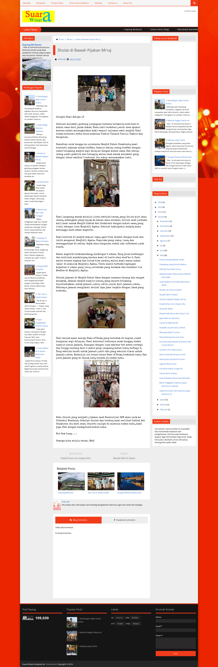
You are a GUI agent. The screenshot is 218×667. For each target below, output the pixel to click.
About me (127, 3)
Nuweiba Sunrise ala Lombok (172, 327)
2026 (160, 202)
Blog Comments (80, 520)
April (162, 399)
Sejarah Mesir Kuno (167, 363)
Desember (164, 221)
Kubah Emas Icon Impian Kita (172, 304)
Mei (161, 255)
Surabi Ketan (43, 182)
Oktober (163, 231)
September (165, 235)
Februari (163, 409)
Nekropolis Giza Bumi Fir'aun (172, 359)
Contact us (112, 3)
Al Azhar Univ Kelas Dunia (170, 349)
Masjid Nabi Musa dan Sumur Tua (174, 313)
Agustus (163, 240)
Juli (161, 245)
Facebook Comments (125, 520)
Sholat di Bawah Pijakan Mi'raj (42, 156)
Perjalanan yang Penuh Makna (172, 264)
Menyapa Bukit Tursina (169, 332)
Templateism (51, 664)
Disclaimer (40, 3)
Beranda (26, 3)
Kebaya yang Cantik (176, 140)
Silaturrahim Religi (145, 29)
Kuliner (135, 617)
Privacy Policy (57, 3)
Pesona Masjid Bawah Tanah (171, 259)
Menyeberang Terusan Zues (171, 337)
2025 (160, 207)
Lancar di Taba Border (168, 322)
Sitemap (98, 3)
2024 (160, 212)
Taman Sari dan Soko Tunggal (41, 212)
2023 (160, 216)
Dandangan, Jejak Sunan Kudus (42, 99)
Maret (162, 404)
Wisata (70, 39)
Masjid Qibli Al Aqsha (168, 294)
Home (61, 39)
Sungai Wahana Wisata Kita (179, 157)
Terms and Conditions (79, 3)
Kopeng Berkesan (118, 29)
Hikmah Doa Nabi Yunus (170, 269)
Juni (161, 250)
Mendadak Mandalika (173, 29)
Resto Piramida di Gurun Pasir (172, 354)
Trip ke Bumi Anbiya (168, 373)
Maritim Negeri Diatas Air (179, 120)
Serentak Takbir (166, 308)
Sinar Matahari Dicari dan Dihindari (174, 378)
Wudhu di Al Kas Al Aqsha (170, 289)
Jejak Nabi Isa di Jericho (169, 318)
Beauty (119, 617)
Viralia (120, 623)
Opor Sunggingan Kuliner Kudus (42, 322)
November (165, 226)
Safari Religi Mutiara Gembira (41, 128)
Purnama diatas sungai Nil (170, 368)
